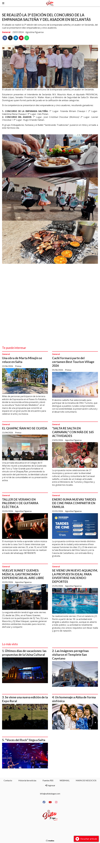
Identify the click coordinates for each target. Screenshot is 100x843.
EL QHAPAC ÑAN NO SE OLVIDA (24, 428)
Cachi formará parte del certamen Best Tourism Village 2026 (73, 361)
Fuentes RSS (48, 780)
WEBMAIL (65, 780)
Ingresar (51, 785)
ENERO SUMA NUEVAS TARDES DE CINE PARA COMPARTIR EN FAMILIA (74, 503)
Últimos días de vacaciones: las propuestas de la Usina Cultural (24, 652)
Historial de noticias (27, 780)
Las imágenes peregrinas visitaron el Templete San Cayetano (70, 654)
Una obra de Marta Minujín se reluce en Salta (22, 360)
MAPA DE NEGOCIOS (86, 780)
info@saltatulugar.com (50, 793)
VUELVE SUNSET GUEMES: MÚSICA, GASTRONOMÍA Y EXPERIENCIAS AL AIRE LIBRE (23, 574)
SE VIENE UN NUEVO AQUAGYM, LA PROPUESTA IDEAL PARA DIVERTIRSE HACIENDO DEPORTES (75, 576)
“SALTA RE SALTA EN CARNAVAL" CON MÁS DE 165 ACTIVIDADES (73, 432)
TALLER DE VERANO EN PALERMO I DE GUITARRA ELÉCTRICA (20, 503)
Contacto (8, 780)
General (6, 32)
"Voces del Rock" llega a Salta (25, 740)
